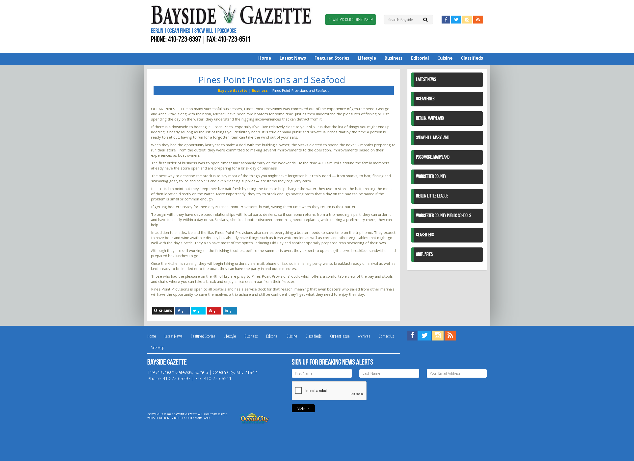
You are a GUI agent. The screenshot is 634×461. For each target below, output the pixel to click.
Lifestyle (367, 58)
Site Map (157, 347)
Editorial (420, 58)
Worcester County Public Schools (443, 215)
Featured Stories (331, 58)
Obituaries (424, 254)
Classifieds (472, 58)
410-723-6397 (184, 40)
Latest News (292, 58)
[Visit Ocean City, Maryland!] (254, 417)
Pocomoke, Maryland (432, 157)
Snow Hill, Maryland (432, 137)
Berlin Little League (432, 196)
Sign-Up (303, 408)
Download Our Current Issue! (350, 19)
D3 (176, 418)
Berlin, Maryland (430, 118)
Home (264, 58)
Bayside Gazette (232, 90)
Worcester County (431, 176)
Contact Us (386, 336)
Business (393, 58)
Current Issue (340, 336)
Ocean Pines (425, 99)
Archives (364, 336)
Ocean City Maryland (194, 418)
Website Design (158, 418)
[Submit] (425, 19)
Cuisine (444, 58)
